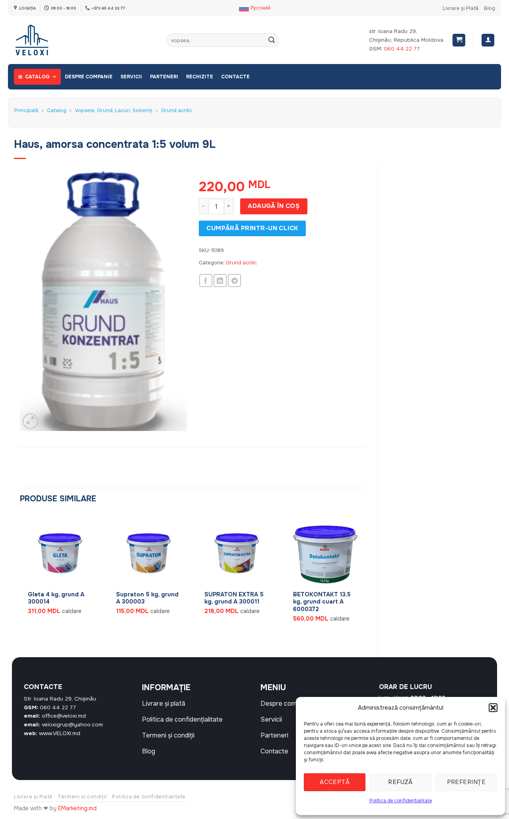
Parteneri (164, 77)
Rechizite (199, 77)
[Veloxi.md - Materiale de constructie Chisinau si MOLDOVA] (40, 40)
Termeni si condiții (82, 797)
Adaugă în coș (273, 206)
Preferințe (466, 782)
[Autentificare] (488, 40)
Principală (26, 110)
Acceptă (335, 782)
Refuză (400, 782)
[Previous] (20, 578)
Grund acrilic (176, 110)
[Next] (365, 578)
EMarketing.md (77, 808)
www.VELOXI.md (59, 733)
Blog (489, 8)
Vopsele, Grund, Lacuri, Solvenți (113, 110)
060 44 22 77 (402, 48)
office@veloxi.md (64, 715)
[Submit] (271, 40)
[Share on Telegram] (234, 280)
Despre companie (89, 77)
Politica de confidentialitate (400, 801)
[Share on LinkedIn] (220, 280)
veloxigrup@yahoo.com (72, 724)
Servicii (131, 77)
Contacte (235, 77)
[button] (493, 708)
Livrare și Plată (460, 8)
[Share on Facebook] (205, 280)
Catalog (37, 77)
